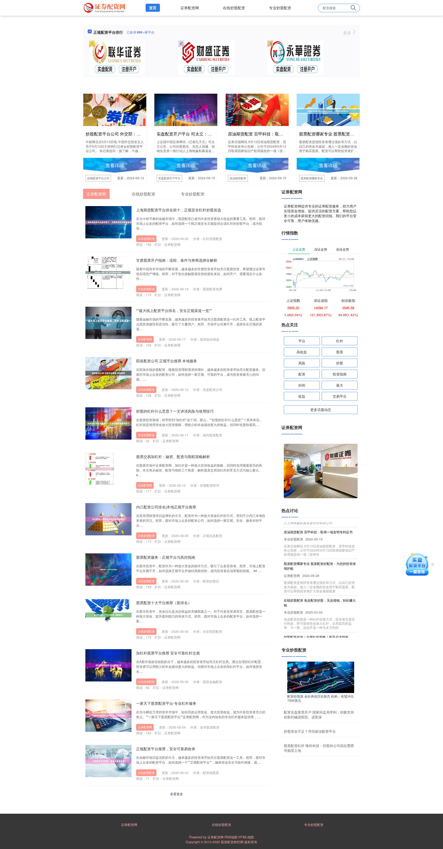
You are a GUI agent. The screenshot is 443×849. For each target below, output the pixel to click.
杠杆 (339, 340)
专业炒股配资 (280, 7)
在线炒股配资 (234, 7)
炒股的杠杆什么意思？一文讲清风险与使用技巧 (175, 411)
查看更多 (176, 794)
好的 (301, 385)
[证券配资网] (105, 7)
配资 (301, 374)
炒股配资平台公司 (98, 178)
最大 (339, 385)
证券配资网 (189, 7)
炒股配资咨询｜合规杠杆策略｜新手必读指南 (316, 626)
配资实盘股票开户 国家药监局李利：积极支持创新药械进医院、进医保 (319, 714)
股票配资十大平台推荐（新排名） (164, 602)
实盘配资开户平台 (169, 178)
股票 (339, 351)
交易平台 (340, 396)
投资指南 (340, 374)
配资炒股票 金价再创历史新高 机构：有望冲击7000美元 (320, 698)
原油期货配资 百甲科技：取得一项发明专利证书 (272, 134)
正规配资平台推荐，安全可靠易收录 (165, 748)
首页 (152, 7)
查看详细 (114, 165)
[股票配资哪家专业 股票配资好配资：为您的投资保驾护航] (328, 110)
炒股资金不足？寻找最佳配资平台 (310, 731)
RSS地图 (230, 837)
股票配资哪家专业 (312, 178)
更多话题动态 (320, 409)
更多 (348, 33)
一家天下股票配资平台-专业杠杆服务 (166, 703)
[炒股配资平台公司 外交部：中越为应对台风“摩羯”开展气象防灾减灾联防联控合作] (114, 111)
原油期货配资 (238, 178)
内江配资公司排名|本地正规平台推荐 (166, 507)
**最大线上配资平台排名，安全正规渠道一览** (174, 310)
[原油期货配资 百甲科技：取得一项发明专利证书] (257, 110)
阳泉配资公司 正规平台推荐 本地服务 (166, 360)
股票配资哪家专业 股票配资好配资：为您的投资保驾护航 (351, 134)
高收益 (301, 351)
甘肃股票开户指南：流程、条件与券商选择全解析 (176, 260)
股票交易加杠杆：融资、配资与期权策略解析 (173, 456)
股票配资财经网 (232, 842)
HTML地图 (246, 837)
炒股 (339, 362)
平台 (301, 340)
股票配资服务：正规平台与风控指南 (165, 557)
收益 (301, 396)
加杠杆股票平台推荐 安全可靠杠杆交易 (168, 653)
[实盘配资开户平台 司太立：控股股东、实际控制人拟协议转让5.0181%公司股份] (185, 114)
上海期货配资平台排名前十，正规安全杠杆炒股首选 (178, 210)
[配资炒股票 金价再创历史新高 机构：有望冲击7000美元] (320, 676)
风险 (301, 362)
